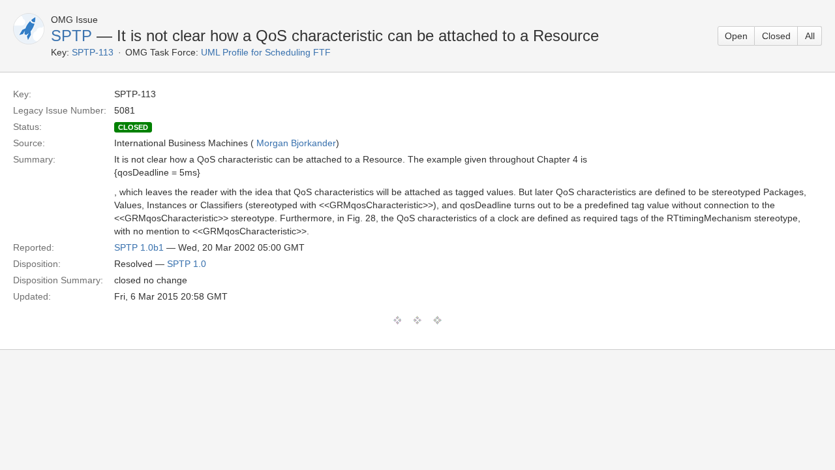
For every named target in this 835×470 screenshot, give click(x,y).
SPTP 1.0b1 (139, 247)
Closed (776, 36)
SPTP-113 (93, 52)
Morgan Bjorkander (296, 143)
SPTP (71, 35)
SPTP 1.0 (186, 263)
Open (736, 36)
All (810, 36)
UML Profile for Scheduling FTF (266, 52)
